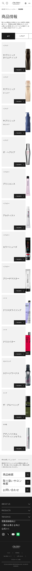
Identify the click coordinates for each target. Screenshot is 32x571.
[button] (16, 504)
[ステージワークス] (16, 373)
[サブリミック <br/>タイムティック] (16, 57)
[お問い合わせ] (16, 490)
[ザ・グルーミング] (16, 404)
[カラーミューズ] (16, 246)
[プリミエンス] (16, 183)
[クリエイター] (16, 341)
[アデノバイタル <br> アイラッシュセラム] (16, 436)
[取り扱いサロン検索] (16, 482)
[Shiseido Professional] (16, 3)
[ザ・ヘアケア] (16, 152)
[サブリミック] (16, 89)
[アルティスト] (16, 215)
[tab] (8, 36)
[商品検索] (16, 474)
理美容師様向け (9, 521)
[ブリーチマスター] (16, 278)
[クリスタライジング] (16, 310)
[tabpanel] (16, 245)
